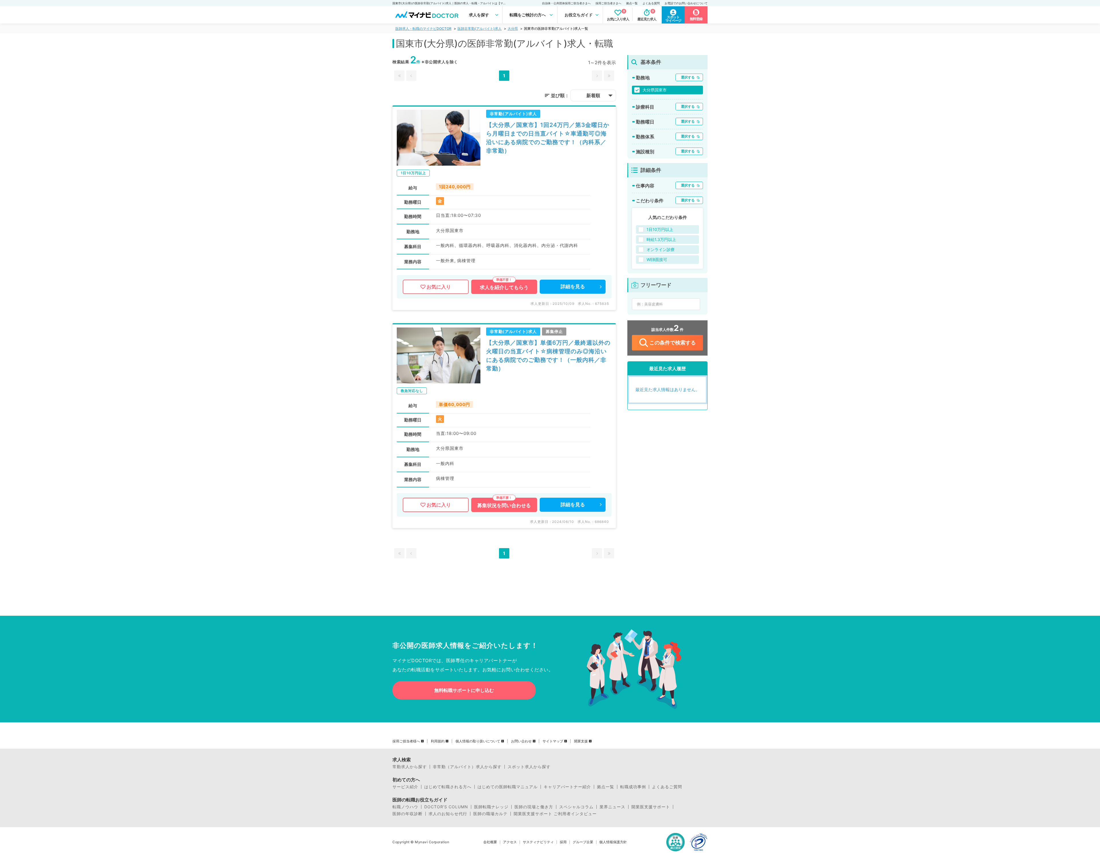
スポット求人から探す (529, 767)
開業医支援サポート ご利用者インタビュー (555, 814)
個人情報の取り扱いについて (477, 741)
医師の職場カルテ (490, 814)
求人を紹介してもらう (504, 287)
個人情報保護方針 (613, 842)
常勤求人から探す (409, 767)
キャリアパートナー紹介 (567, 787)
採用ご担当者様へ (406, 741)
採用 (563, 842)
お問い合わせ (521, 741)
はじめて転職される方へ (448, 787)
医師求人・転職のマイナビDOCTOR (423, 28)
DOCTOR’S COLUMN (446, 807)
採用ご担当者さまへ (608, 3)
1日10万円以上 (660, 229)
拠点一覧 (632, 3)
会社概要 (490, 842)
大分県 (513, 28)
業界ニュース (612, 807)
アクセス (510, 842)
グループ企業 (583, 842)
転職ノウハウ (405, 807)
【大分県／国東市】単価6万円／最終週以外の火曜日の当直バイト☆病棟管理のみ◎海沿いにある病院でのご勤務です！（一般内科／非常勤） (548, 355)
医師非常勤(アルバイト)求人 (479, 28)
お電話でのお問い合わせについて (686, 3)
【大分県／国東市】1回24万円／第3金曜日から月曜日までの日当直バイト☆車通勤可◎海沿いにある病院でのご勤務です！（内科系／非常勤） (547, 137)
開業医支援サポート (650, 807)
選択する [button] (688, 77)
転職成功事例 (633, 787)
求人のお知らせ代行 (448, 814)
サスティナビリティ (538, 842)
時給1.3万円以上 (661, 239)
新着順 (593, 95)
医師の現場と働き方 (533, 807)
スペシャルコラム (576, 807)
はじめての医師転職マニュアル (508, 787)
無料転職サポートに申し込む (464, 690)
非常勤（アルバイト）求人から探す (467, 767)
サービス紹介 (405, 787)
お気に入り (439, 287)
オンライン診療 (661, 249)
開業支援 (581, 741)
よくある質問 (651, 3)
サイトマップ (553, 741)
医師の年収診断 (407, 814)
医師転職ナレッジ (491, 807)
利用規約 (438, 741)
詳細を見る (573, 286)
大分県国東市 (655, 89)
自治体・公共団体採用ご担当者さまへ (566, 3)
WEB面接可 (657, 259)
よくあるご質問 (667, 787)
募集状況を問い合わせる (504, 505)
